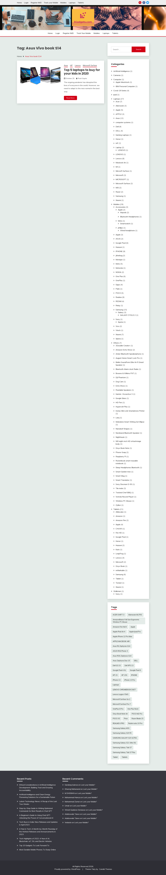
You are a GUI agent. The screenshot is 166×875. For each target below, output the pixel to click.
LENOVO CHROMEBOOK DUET (124, 690)
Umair (67, 806)
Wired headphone (127, 230)
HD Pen (119, 402)
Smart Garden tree (123, 472)
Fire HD (119, 533)
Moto (120, 221)
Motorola (119, 268)
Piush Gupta (82, 78)
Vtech (118, 330)
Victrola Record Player (125, 497)
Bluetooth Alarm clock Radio (127, 369)
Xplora (118, 339)
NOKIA (118, 272)
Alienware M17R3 (135, 615)
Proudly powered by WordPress (67, 869)
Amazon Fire (121, 520)
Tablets (81, 2)
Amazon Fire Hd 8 (120, 627)
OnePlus (119, 280)
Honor (118, 139)
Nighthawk (120, 437)
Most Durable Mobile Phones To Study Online (37, 849)
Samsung (119, 196)
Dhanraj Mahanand (72, 789)
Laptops (72, 2)
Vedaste (68, 822)
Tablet (118, 578)
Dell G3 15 (117, 665)
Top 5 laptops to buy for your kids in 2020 (82, 72)
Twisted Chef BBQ (123, 492)
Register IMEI (36, 2)
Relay (118, 305)
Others (116, 343)
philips (120, 228)
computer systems (123, 122)
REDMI (118, 301)
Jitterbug (119, 255)
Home (19, 2)
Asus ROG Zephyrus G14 (122, 656)
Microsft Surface (122, 171)
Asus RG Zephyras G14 (121, 646)
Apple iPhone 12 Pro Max (122, 636)
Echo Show (120, 386)
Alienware (120, 106)
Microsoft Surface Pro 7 (122, 704)
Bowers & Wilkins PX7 (125, 373)
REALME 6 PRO (118, 723)
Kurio (118, 549)
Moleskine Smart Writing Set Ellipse (130, 422)
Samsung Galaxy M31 (121, 728)
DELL (118, 131)
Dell (117, 126)
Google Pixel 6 (135, 670)
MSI (117, 187)
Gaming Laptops (122, 135)
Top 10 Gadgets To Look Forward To (34, 845)
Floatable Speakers (123, 390)
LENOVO (121, 150)
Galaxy (121, 312)
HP (71, 65)
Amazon (119, 516)
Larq (117, 417)
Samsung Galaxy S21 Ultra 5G (124, 743)
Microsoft (119, 175)
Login (26, 2)
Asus (66, 65)
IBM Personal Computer (125, 86)
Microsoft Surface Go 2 (121, 699)
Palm (118, 289)
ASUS (118, 239)
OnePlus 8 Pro (118, 709)
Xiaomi (118, 200)
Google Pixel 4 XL (119, 670)
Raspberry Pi (121, 456)
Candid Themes (105, 869)
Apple (118, 110)
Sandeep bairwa (71, 785)
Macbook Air (121, 162)
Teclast (119, 583)
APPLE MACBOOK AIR (121, 641)
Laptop (118, 147)
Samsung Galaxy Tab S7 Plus (124, 752)
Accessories (120, 207)
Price (126, 719)
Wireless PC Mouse (124, 501)
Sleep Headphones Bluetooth (127, 467)
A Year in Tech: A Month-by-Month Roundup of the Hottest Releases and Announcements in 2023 (38, 831)
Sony (118, 319)
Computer (117, 79)
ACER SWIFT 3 (118, 615)
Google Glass (121, 398)
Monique (119, 259)
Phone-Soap (121, 452)
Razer (118, 192)
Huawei (119, 247)
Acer (117, 101)
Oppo (118, 284)
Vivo (117, 326)
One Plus (119, 276)
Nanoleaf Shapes (123, 429)
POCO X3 (116, 719)
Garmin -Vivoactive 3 (124, 394)
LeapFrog (119, 553)
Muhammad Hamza (73, 797)
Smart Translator (122, 480)
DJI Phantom (121, 377)
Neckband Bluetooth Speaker (127, 433)
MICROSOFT (121, 179)
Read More (70, 98)
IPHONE (119, 251)
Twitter (147, 2)
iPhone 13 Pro (129, 680)
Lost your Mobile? (88, 785)
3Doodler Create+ (123, 345)
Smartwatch (125, 223)
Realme (119, 297)
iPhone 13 (116, 680)
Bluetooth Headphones (129, 216)
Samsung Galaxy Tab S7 (122, 748)
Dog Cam (119, 381)
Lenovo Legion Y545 (120, 694)
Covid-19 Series (119, 90)
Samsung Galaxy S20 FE (122, 733)
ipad (115, 94)
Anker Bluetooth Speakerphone (128, 354)
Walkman (117, 591)
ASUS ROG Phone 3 (120, 651)
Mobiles (63, 2)
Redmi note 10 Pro (135, 723)
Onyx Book (120, 566)
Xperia (120, 322)
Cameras (117, 75)
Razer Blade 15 (137, 719)
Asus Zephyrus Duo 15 (121, 661)
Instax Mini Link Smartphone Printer (130, 411)
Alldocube (120, 512)
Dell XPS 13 (129, 665)
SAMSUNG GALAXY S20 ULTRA (125, 738)
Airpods (123, 212)
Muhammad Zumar (72, 801)
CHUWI (119, 529)
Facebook (144, 2)
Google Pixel (121, 243)
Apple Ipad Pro (135, 632)
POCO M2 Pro (137, 714)
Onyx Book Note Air (120, 714)
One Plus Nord (132, 709)
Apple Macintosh (122, 82)
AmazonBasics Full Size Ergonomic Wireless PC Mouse (126, 621)
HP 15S (124, 675)
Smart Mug (120, 476)
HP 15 (115, 675)
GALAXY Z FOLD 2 (128, 315)
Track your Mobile (51, 2)
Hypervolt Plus (121, 406)
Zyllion (118, 505)
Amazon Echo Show (124, 350)
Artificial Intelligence (121, 71)
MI (117, 167)
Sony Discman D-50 (124, 484)
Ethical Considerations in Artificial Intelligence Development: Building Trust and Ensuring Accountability (37, 787)
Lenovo (78, 65)
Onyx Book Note (122, 448)
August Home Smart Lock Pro (128, 358)
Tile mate (119, 488)
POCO (118, 293)
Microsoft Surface (90, 65)
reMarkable (120, 570)
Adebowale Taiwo (72, 814)
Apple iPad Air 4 (119, 632)
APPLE (119, 114)
